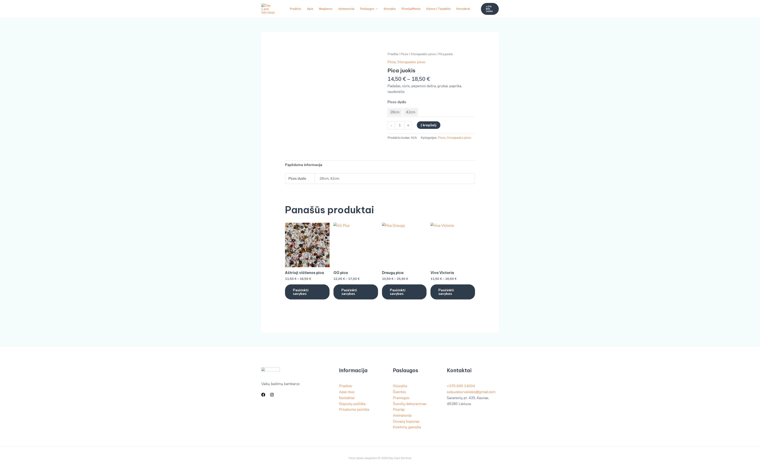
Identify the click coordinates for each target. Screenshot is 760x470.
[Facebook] (263, 395)
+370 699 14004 (461, 386)
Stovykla (390, 9)
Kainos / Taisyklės (438, 9)
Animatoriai (346, 9)
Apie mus (346, 392)
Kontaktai (463, 9)
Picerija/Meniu (411, 9)
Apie (310, 9)
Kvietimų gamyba (407, 427)
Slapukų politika (352, 403)
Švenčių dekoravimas (409, 403)
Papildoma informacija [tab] (303, 164)
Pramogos (401, 397)
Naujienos (325, 9)
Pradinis (295, 9)
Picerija (398, 409)
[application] (376, 9)
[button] (490, 9)
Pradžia (393, 54)
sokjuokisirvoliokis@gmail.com (471, 392)
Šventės (399, 392)
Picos (404, 54)
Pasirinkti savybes (300, 292)
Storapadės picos (423, 54)
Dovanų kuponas (406, 421)
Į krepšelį (428, 125)
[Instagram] (272, 395)
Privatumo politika (354, 409)
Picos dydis (397, 102)
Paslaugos (367, 9)
